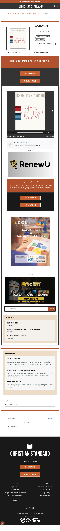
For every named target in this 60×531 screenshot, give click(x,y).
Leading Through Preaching (14, 381)
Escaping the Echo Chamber (14, 358)
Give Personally (30, 73)
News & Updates (18, 13)
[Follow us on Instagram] (33, 508)
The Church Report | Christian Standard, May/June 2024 (21, 371)
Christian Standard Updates (32, 13)
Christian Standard (27, 142)
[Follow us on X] (30, 508)
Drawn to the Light (12, 323)
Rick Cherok (10, 331)
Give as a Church (30, 81)
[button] (54, 6)
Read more (30, 366)
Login (50, 418)
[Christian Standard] (30, 6)
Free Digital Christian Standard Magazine (43, 44)
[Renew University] (30, 164)
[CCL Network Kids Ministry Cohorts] (30, 241)
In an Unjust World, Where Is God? (16, 336)
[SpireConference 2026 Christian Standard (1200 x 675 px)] (30, 290)
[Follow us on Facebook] (27, 508)
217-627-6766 (15, 502)
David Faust (10, 338)
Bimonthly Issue (12, 404)
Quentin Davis (10, 325)
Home (9, 13)
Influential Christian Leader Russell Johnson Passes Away (24, 329)
